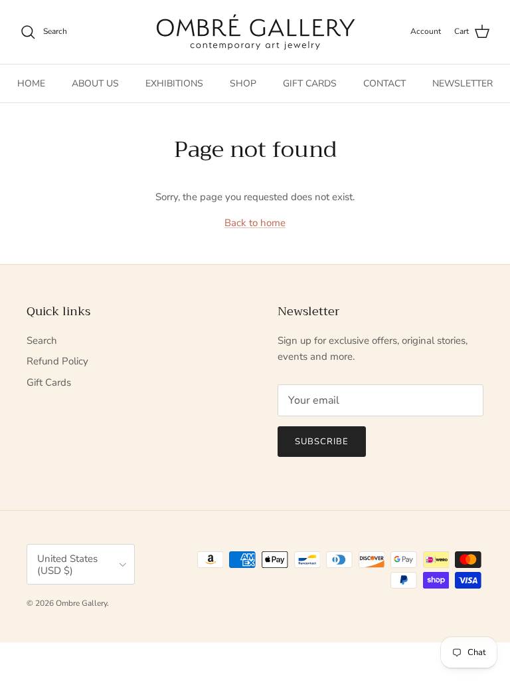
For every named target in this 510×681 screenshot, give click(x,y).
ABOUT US (95, 83)
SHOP (243, 83)
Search (42, 340)
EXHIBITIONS (174, 83)
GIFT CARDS (310, 83)
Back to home (255, 222)
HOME (31, 83)
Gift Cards (49, 382)
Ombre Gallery (81, 603)
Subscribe (322, 442)
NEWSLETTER (462, 83)
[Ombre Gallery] (255, 32)
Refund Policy (57, 361)
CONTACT (384, 83)
